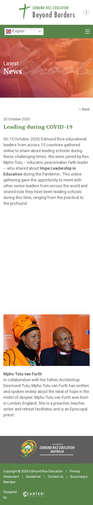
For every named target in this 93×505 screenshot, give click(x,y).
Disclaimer (33, 476)
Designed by (10, 494)
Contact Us (55, 476)
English (17, 31)
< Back (84, 109)
